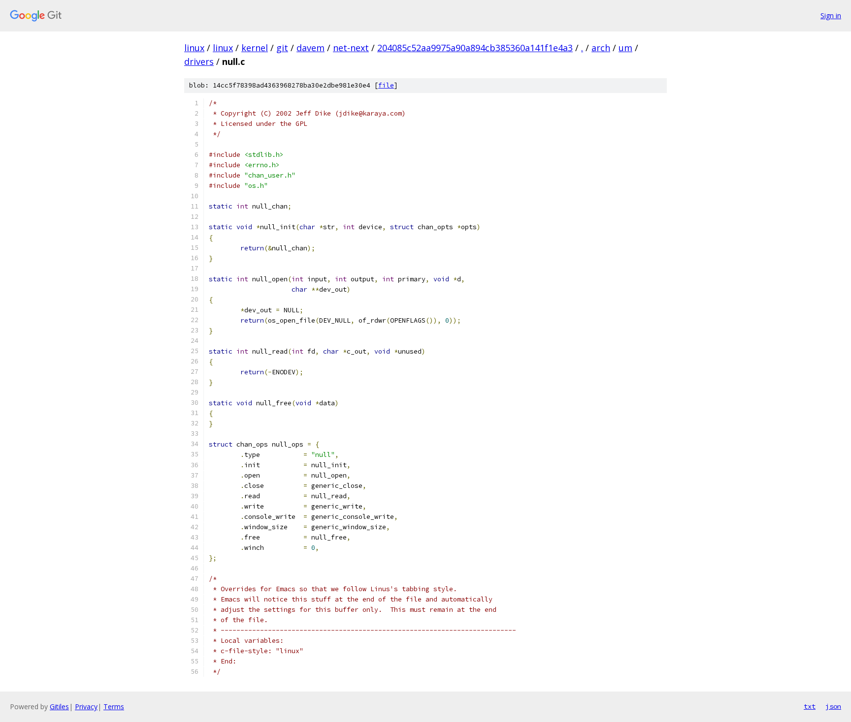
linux (194, 48)
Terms (113, 706)
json (833, 706)
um (625, 48)
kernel (254, 48)
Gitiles (59, 706)
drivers (199, 61)
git (282, 48)
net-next (351, 48)
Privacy (86, 706)
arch (600, 48)
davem (310, 48)
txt (810, 706)
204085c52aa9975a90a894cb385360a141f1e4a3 (475, 48)
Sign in (830, 15)
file (386, 85)
